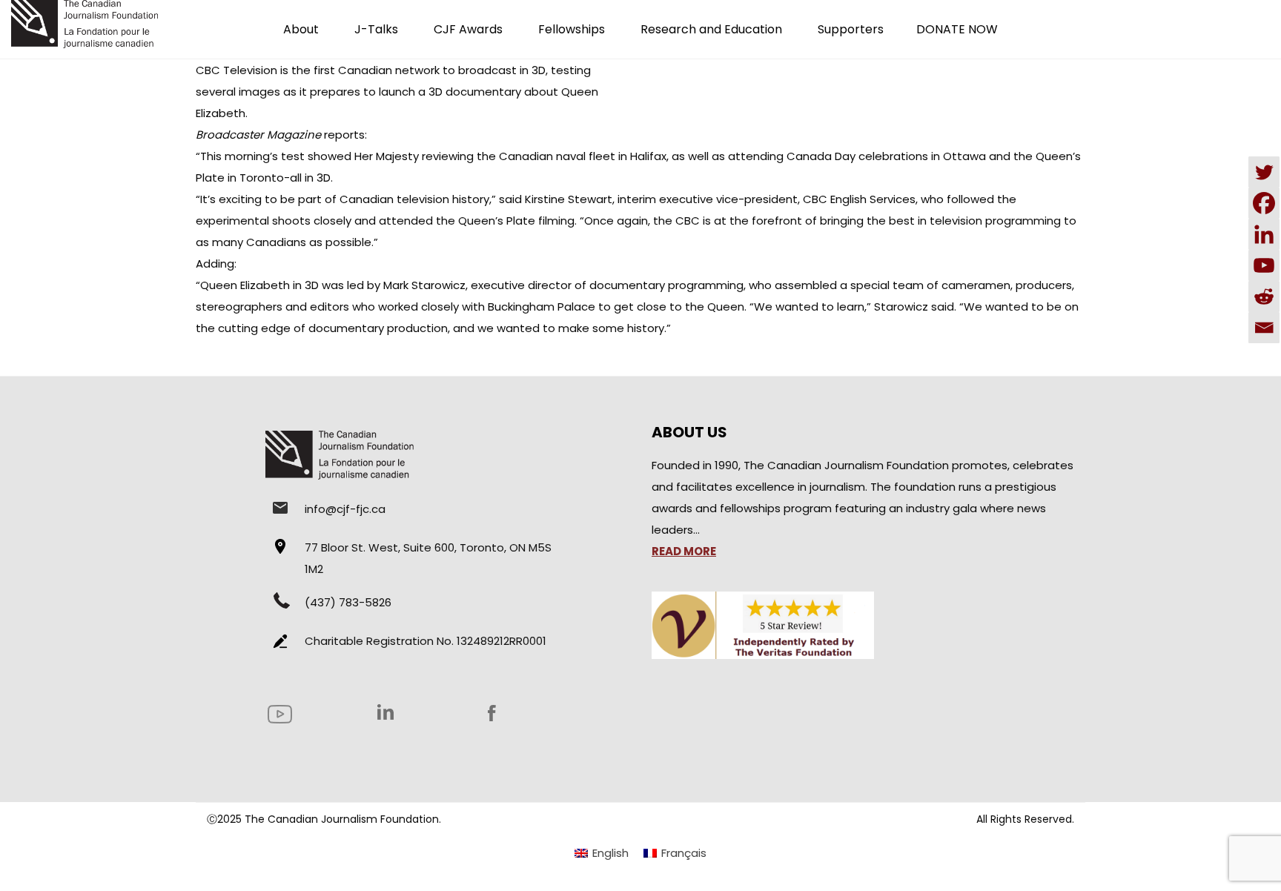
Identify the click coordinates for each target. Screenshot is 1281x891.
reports (344, 134)
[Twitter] (1264, 172)
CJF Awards (468, 29)
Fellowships (571, 29)
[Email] (1264, 327)
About (301, 29)
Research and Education (711, 29)
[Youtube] (1264, 265)
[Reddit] (1264, 296)
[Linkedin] (1264, 234)
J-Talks (376, 29)
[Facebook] (1264, 203)
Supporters (851, 29)
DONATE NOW (957, 29)
